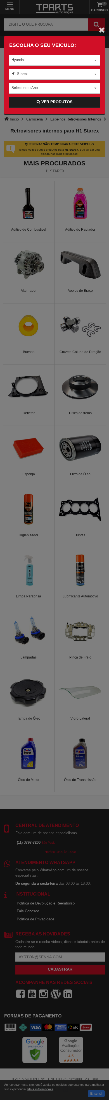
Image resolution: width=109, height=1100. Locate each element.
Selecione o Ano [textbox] (24, 88)
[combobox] (54, 60)
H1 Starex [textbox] (19, 74)
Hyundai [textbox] (18, 60)
